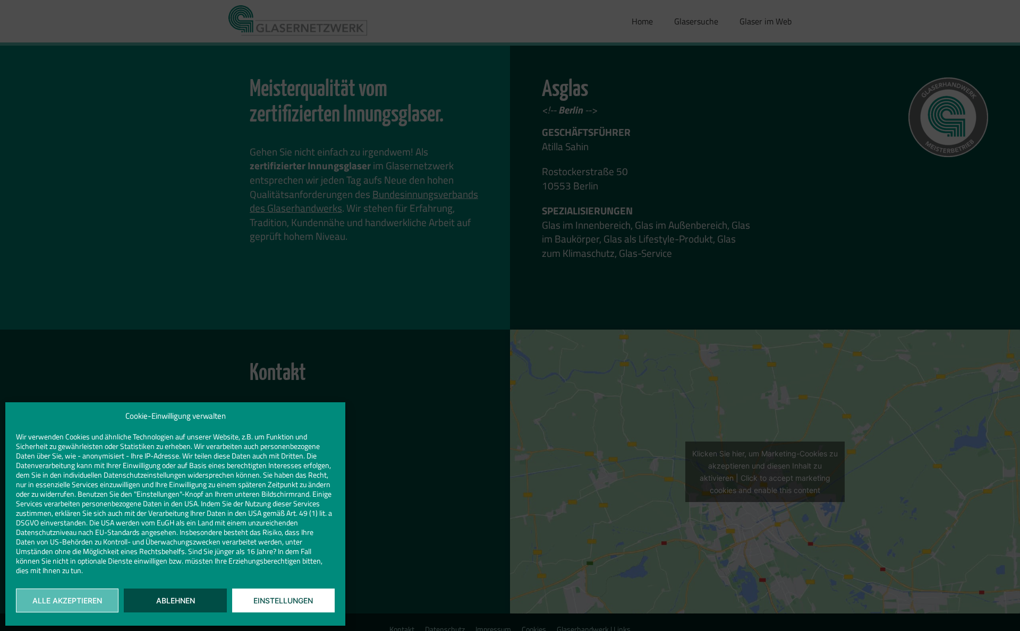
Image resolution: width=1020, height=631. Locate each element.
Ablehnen (175, 600)
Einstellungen (283, 600)
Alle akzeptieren (67, 600)
